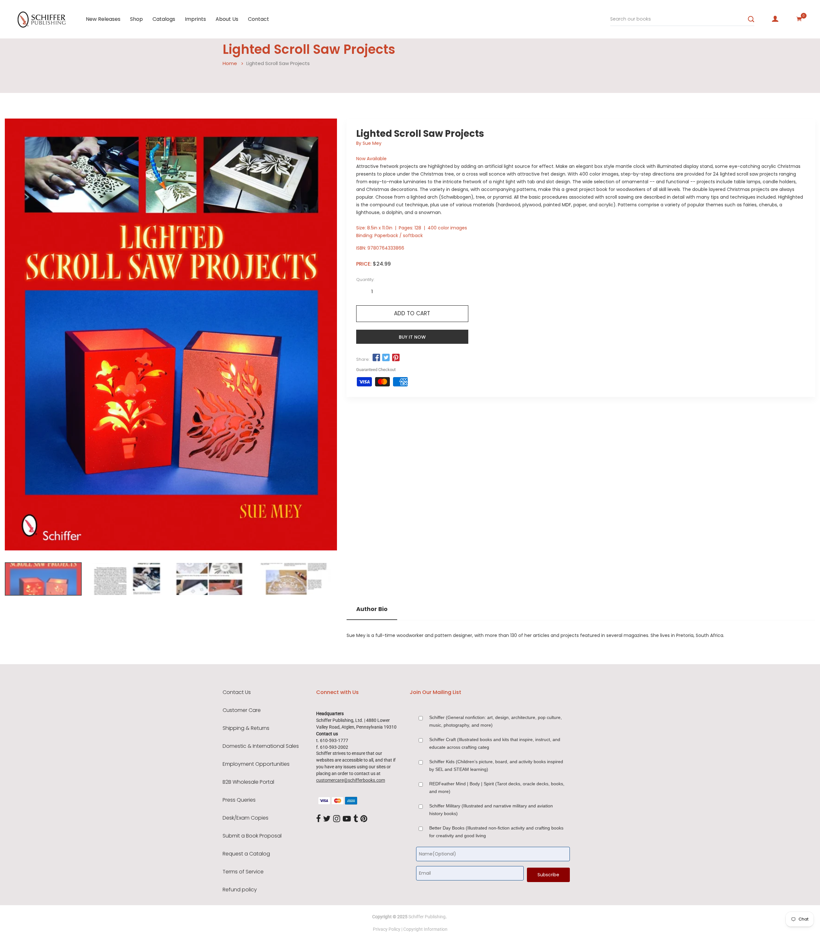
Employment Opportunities (256, 764)
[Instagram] (336, 819)
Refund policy (240, 889)
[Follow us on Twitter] (386, 357)
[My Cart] (799, 18)
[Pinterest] (363, 819)
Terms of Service (243, 871)
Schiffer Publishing (427, 916)
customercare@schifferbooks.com (350, 780)
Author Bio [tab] (372, 609)
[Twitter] (327, 819)
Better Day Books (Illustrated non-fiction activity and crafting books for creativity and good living (496, 831)
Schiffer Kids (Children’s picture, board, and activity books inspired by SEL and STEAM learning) (496, 765)
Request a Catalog (246, 853)
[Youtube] (347, 819)
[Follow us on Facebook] (376, 357)
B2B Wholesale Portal (248, 782)
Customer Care (242, 710)
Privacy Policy (386, 929)
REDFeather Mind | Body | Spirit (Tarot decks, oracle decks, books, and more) (496, 787)
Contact (258, 19)
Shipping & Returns (246, 728)
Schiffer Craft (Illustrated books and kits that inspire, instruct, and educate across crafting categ (494, 743)
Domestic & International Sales (261, 746)
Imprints (195, 19)
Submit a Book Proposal (252, 835)
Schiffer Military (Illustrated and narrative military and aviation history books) (491, 809)
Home (230, 63)
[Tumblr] (355, 819)
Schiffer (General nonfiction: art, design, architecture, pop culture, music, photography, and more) (495, 721)
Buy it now (412, 337)
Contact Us (237, 692)
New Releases (103, 19)
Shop (136, 19)
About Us (227, 19)
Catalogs (163, 19)
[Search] (751, 19)
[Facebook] (318, 819)
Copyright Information (425, 929)
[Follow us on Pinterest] (395, 357)
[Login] (775, 18)
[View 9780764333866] (43, 579)
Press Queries (239, 800)
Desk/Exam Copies (245, 818)
